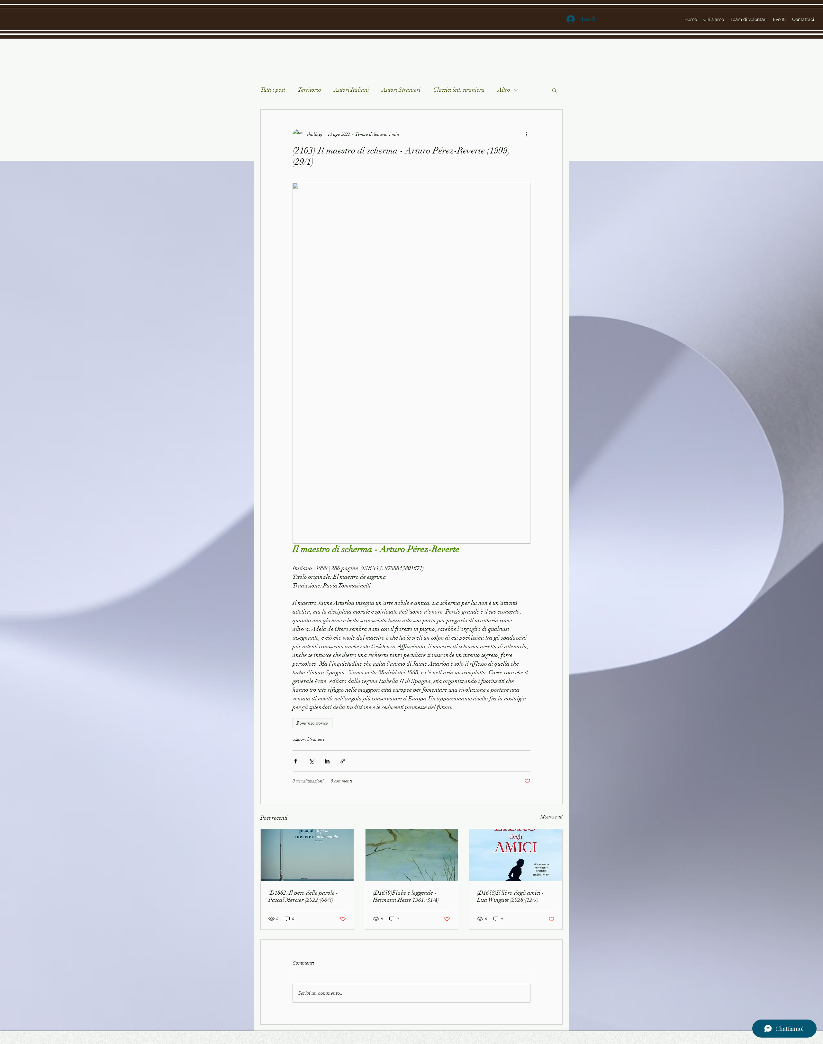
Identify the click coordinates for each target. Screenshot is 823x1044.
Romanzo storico (312, 723)
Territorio (309, 89)
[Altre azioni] (526, 134)
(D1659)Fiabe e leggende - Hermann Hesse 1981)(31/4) (406, 896)
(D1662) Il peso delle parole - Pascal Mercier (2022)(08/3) (303, 896)
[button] (554, 90)
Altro (504, 89)
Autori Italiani (351, 89)
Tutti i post (272, 89)
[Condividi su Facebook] (296, 761)
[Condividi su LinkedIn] (327, 761)
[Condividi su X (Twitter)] (311, 761)
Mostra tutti (552, 817)
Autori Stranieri (401, 89)
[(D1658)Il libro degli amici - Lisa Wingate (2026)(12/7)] (515, 855)
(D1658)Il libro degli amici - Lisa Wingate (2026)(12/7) (510, 896)
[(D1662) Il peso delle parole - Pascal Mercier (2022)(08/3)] (307, 855)
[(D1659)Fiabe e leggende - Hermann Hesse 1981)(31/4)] (411, 855)
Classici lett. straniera (459, 89)
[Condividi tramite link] (343, 761)
